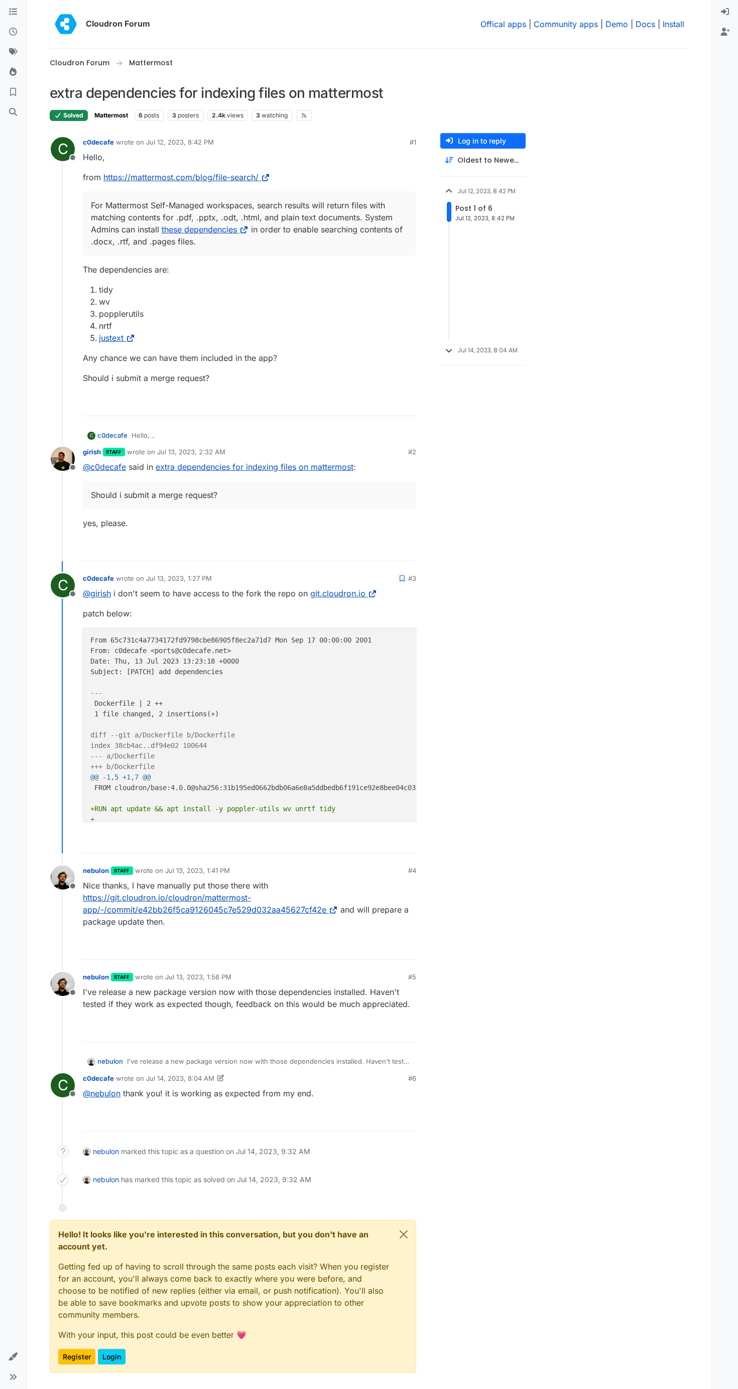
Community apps (566, 24)
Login (111, 1356)
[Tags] (13, 52)
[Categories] (13, 12)
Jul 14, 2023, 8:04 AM (180, 1078)
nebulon (96, 870)
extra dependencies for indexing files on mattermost (254, 467)
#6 (412, 1078)
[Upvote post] (394, 404)
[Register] (725, 32)
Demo (616, 24)
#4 (412, 870)
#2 (412, 452)
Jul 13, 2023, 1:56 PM (198, 977)
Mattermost (111, 115)
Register (77, 1356)
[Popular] (13, 72)
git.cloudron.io (337, 593)
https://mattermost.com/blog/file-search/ (181, 177)
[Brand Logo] (66, 24)
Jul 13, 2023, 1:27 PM (179, 578)
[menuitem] (725, 12)
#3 (412, 578)
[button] (13, 1357)
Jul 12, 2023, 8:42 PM (180, 142)
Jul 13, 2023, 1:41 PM (197, 870)
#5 (412, 977)
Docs (645, 24)
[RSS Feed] (304, 115)
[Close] (404, 1234)
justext (111, 338)
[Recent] (13, 32)
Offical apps (503, 24)
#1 (413, 142)
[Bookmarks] (13, 92)
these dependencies (199, 229)
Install (673, 24)
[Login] (725, 12)
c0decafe (98, 142)
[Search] (13, 112)
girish (92, 452)
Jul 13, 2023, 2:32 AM (191, 452)
